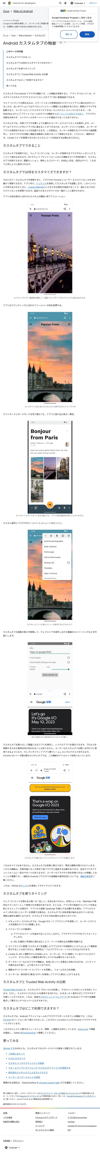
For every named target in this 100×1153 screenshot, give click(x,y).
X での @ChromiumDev (77, 1117)
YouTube (71, 1122)
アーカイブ (39, 1126)
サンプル (25, 886)
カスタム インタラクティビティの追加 (26, 1063)
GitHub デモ (9, 1048)
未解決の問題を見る (11, 1122)
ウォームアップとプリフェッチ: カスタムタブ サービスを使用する (39, 1068)
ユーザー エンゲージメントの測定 (24, 1077)
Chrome (7, 1020)
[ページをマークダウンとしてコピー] (60, 42)
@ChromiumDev (28, 1033)
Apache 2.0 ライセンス (29, 1096)
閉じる (69, 34)
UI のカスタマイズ (16, 1058)
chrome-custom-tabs (49, 1083)
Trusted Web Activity (13, 990)
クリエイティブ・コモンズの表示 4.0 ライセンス (58, 1093)
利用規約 (6, 1141)
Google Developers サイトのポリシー (81, 1096)
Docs (6, 11)
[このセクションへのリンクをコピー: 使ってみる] (21, 1040)
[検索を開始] (60, 3)
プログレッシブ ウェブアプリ (54, 997)
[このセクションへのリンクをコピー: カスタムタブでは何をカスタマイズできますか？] (74, 172)
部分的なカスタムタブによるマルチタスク (28, 1072)
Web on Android (23, 11)
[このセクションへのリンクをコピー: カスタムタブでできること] (43, 145)
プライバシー (18, 1141)
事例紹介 (39, 1122)
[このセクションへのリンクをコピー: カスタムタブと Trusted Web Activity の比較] (68, 982)
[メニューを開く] (4, 3)
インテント (41, 183)
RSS (69, 1130)
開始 (87, 34)
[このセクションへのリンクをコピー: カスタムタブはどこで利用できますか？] (61, 1008)
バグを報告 (7, 1117)
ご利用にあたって (16, 1054)
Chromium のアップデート (46, 1117)
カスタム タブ (40, 35)
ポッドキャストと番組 (44, 1130)
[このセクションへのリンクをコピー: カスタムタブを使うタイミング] (49, 893)
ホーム (5, 35)
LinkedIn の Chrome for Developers (82, 1126)
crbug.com (83, 1029)
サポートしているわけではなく (69, 114)
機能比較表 (85, 876)
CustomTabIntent (36, 187)
